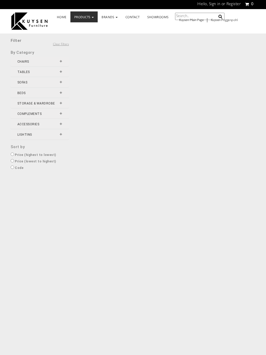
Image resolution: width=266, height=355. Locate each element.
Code (19, 168)
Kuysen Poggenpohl (224, 20)
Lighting (24, 134)
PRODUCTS (82, 17)
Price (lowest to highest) (35, 161)
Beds (21, 93)
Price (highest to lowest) (35, 155)
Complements (29, 114)
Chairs (23, 61)
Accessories (28, 124)
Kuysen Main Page (191, 20)
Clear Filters (61, 44)
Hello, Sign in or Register (219, 4)
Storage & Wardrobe (36, 103)
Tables (23, 72)
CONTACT (132, 17)
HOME (61, 17)
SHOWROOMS (158, 17)
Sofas (22, 82)
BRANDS (108, 17)
